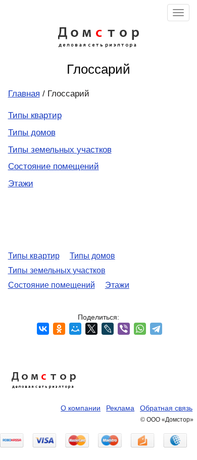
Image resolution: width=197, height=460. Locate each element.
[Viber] (124, 329)
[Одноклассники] (59, 329)
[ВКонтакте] (43, 329)
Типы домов (32, 132)
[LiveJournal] (108, 329)
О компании (81, 408)
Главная (24, 93)
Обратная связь (166, 408)
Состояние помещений (53, 166)
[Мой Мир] (75, 329)
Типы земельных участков (60, 150)
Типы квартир (35, 115)
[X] (91, 329)
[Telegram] (156, 329)
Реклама (120, 408)
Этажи (20, 183)
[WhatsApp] (140, 329)
